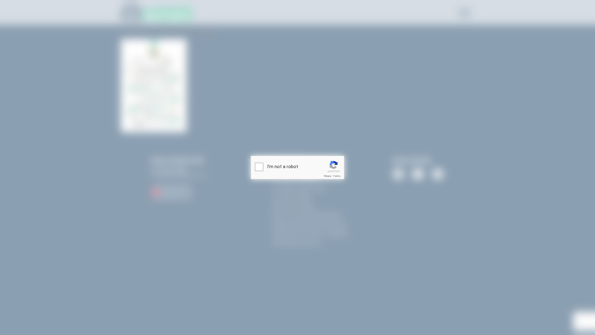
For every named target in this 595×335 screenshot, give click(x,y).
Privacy (327, 176)
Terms (337, 176)
